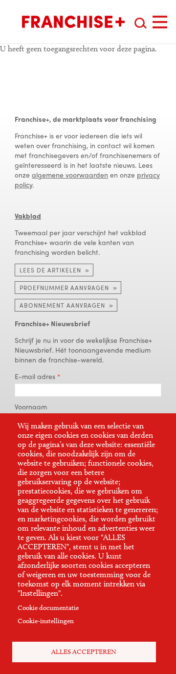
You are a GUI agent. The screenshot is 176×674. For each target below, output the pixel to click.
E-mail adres (35, 376)
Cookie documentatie (48, 608)
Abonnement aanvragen (62, 305)
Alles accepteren (83, 652)
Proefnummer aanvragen (64, 287)
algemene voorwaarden (70, 175)
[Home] (73, 22)
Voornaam (31, 406)
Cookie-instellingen (46, 621)
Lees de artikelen (50, 270)
